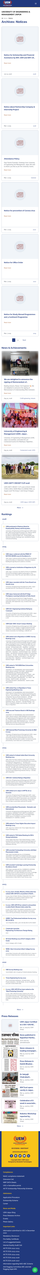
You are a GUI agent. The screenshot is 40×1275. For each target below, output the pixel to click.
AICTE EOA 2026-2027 (11, 1261)
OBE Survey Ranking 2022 (14, 969)
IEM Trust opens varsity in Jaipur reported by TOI (26, 1088)
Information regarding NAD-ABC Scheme (18, 1264)
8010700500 (15, 1148)
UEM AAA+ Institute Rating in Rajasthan (18, 778)
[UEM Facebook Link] (11, 1155)
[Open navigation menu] (36, 3)
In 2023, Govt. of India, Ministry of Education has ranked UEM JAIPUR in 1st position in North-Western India (21, 893)
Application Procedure (11, 1197)
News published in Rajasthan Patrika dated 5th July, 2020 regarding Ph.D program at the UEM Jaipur (28, 1036)
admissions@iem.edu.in (20, 1152)
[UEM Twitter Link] (20, 1155)
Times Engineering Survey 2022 (16, 978)
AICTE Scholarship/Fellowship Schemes (18, 1188)
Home (5, 18)
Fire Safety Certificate (11, 1239)
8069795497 (24, 1148)
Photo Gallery (8, 1222)
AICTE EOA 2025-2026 (11, 1258)
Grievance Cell (8, 1179)
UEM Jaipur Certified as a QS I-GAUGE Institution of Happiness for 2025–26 (28, 1023)
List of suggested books (12, 1242)
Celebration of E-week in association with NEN (28, 1102)
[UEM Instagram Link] (15, 1155)
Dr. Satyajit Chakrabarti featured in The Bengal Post (26, 1075)
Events (5, 1219)
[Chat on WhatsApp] (35, 1270)
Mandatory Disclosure (11, 1236)
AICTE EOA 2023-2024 (11, 1251)
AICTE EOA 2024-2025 (11, 1254)
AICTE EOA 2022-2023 (11, 1248)
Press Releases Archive (11, 1215)
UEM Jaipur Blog (9, 1212)
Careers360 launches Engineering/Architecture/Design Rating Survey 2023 (19, 930)
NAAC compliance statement (13, 1176)
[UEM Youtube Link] (24, 1155)
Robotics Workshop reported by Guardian (28, 1115)
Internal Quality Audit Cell (12, 1245)
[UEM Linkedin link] (28, 1155)
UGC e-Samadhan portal (12, 1185)
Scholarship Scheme (10, 1200)
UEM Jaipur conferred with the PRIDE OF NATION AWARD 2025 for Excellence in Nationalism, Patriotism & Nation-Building (19, 556)
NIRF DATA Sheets (9, 1182)
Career (5, 1204)
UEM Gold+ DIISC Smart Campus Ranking (19, 623)
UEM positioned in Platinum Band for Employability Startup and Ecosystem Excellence (18, 528)
